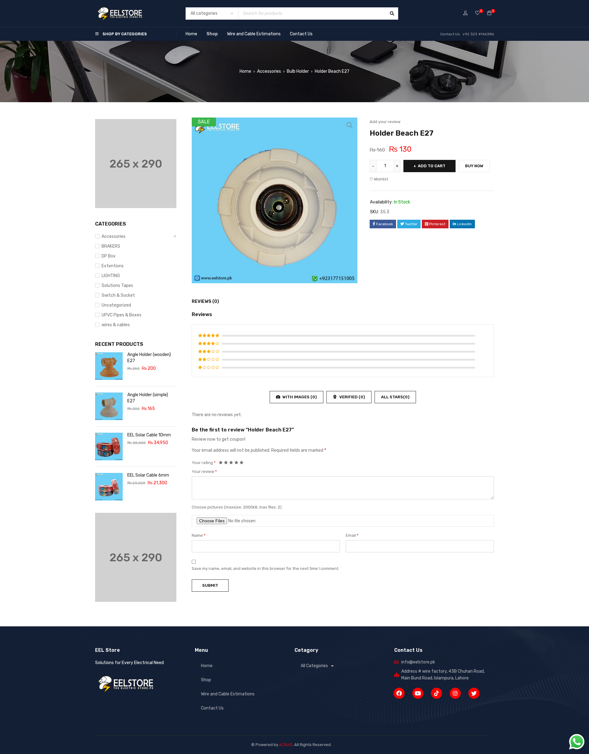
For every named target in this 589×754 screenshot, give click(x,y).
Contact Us (301, 34)
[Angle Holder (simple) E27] (109, 406)
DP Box (109, 256)
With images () (299, 397)
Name (199, 535)
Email (352, 535)
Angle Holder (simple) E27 (147, 398)
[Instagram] (455, 693)
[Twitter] (473, 693)
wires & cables (116, 324)
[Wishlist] (477, 13)
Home (191, 34)
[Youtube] (417, 693)
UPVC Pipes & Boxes (121, 315)
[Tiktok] (436, 693)
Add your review (385, 121)
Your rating (204, 462)
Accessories (269, 71)
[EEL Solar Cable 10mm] (109, 446)
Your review (204, 471)
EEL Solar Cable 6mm (148, 475)
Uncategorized (116, 305)
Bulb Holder (298, 71)
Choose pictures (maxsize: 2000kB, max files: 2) (237, 507)
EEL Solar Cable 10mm (149, 435)
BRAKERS (111, 246)
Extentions (113, 266)
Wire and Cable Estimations (254, 34)
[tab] (202, 302)
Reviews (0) (205, 301)
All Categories (314, 665)
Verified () (351, 397)
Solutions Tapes (117, 285)
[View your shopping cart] (489, 13)
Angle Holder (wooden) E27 (149, 357)
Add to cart (431, 166)
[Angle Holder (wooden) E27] (109, 366)
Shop (212, 34)
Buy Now (474, 166)
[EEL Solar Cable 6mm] (109, 487)
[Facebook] (399, 693)
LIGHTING (111, 275)
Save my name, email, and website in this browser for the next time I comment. (265, 568)
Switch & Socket (118, 295)
